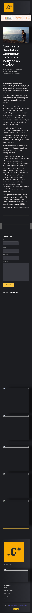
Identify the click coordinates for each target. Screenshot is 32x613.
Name (4, 240)
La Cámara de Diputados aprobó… (16, 380)
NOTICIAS (6, 71)
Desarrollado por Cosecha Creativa (18, 605)
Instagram (7, 596)
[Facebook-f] (14, 609)
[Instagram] (17, 609)
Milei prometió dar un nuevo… (14, 327)
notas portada (18, 69)
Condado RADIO (8, 590)
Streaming (7, 593)
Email (4, 247)
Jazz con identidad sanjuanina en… (16, 370)
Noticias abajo (13, 71)
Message (5, 261)
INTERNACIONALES (8, 69)
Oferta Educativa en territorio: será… (14, 360)
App (5, 599)
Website (5, 254)
